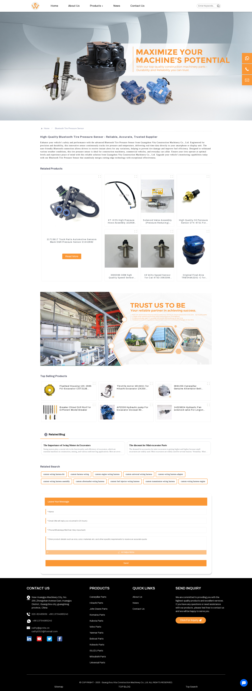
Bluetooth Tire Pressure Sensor (69, 128)
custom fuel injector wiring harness (124, 481)
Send (126, 563)
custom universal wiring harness (139, 474)
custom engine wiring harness (107, 474)
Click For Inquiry (189, 620)
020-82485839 (39, 614)
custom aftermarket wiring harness (90, 481)
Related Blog (57, 434)
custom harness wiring (80, 474)
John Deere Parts (98, 609)
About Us (137, 597)
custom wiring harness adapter (170, 474)
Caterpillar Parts (98, 597)
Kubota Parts (96, 621)
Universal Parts (97, 662)
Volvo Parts (95, 627)
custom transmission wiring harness (160, 481)
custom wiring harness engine (193, 481)
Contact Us (139, 609)
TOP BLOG (124, 686)
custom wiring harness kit (53, 474)
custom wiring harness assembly (56, 481)
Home (46, 128)
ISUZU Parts (96, 650)
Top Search (192, 686)
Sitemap (58, 686)
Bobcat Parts (97, 638)
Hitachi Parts (96, 603)
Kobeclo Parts (97, 644)
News (136, 603)
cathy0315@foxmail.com (45, 631)
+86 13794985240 (58, 614)
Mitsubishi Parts (98, 656)
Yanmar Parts (96, 632)
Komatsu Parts (97, 615)
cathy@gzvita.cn (40, 628)
